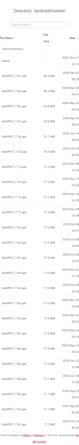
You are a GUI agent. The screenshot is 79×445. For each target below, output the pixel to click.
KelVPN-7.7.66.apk (14, 288)
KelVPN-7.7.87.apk (14, 333)
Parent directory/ (12, 48)
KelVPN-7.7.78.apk (14, 136)
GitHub (26, 435)
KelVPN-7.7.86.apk (14, 348)
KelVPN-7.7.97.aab (14, 76)
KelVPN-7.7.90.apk (14, 394)
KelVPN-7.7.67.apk (14, 257)
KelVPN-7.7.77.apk (14, 212)
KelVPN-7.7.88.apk (14, 363)
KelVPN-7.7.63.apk (14, 242)
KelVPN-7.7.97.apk (14, 121)
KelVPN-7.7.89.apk (14, 379)
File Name (6, 38)
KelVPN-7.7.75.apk (14, 182)
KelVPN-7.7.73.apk (14, 166)
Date (72, 38)
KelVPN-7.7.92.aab (14, 151)
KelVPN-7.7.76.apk (14, 197)
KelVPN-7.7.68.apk (14, 273)
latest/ (6, 60)
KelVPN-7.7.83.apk (14, 303)
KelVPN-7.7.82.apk (14, 318)
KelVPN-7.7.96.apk (14, 106)
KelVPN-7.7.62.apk (14, 227)
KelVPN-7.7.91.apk (14, 409)
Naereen (39, 435)
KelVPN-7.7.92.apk (14, 424)
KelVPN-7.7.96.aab (14, 91)
